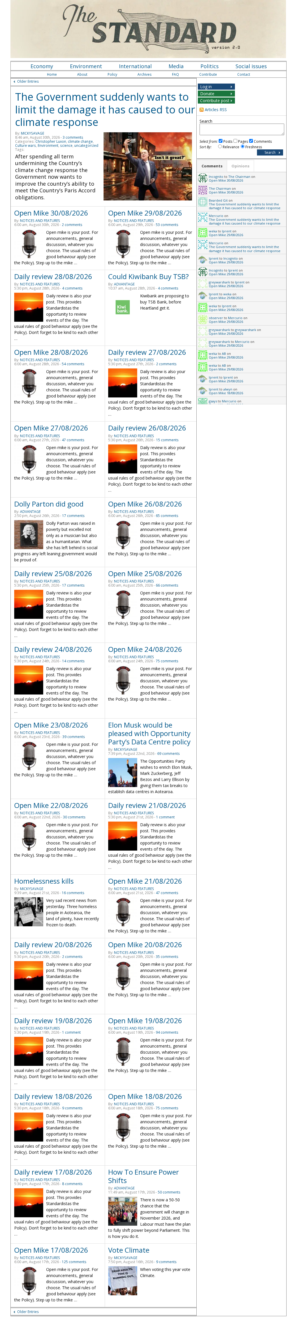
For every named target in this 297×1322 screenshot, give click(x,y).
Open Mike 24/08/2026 (145, 649)
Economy (41, 66)
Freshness (253, 146)
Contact (243, 74)
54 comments (73, 363)
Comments (263, 141)
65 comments (167, 515)
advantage (124, 284)
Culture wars (25, 145)
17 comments (73, 515)
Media (176, 66)
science (66, 145)
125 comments (74, 1261)
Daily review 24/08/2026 (53, 649)
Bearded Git (218, 200)
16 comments (73, 892)
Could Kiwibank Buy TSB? (148, 276)
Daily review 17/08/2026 (53, 1172)
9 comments (72, 1108)
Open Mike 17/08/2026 (51, 1250)
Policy (112, 74)
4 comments (72, 288)
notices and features (40, 220)
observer (216, 318)
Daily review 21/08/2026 (147, 805)
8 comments (72, 1183)
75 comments (167, 661)
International (135, 66)
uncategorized (86, 145)
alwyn (227, 389)
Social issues (251, 66)
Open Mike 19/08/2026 (145, 1020)
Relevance (231, 146)
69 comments (168, 753)
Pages (243, 141)
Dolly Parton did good (49, 504)
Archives (144, 74)
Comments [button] (212, 166)
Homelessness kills (44, 881)
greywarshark (219, 282)
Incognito (216, 176)
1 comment (165, 817)
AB (224, 353)
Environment (86, 66)
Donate (207, 93)
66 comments (167, 585)
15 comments (167, 439)
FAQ (175, 74)
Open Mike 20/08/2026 (145, 944)
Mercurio (216, 216)
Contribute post (214, 100)
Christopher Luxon (50, 141)
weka (213, 231)
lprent (226, 231)
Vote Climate (128, 1250)
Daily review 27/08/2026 (147, 352)
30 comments (74, 817)
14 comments (73, 661)
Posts (227, 141)
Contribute (208, 74)
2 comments (72, 224)
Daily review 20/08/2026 (53, 944)
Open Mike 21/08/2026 (145, 881)
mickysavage (32, 133)
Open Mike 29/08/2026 (145, 213)
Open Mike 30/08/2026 (51, 213)
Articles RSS (216, 109)
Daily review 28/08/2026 (53, 276)
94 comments (167, 1032)
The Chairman (239, 176)
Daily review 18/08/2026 (53, 1096)
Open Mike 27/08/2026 (51, 428)
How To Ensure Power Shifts (143, 1176)
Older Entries (28, 81)
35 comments (167, 956)
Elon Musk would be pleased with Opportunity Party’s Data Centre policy (149, 733)
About (82, 74)
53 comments (167, 224)
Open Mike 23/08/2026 (51, 725)
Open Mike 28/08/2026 (51, 352)
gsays (213, 401)
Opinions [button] (240, 166)
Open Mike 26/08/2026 (145, 504)
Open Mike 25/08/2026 (145, 573)
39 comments (73, 736)
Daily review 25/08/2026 (53, 573)
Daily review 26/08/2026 (147, 428)
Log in (206, 86)
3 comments (73, 137)
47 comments (73, 439)
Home (52, 74)
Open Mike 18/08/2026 (145, 1096)
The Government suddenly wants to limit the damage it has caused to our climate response (105, 109)
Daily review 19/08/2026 (53, 1020)
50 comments (169, 1192)
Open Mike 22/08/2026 (51, 805)
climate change (80, 141)
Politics (209, 66)
